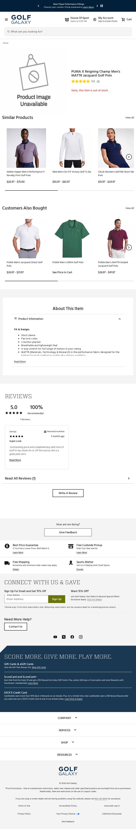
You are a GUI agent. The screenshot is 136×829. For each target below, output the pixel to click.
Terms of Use (24, 806)
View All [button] (129, 118)
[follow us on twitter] (64, 637)
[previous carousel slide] (38, 5)
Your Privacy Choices (65, 814)
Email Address (13, 595)
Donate (79, 569)
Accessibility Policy (68, 806)
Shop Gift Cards (39, 667)
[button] (129, 157)
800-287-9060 (101, 798)
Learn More (18, 552)
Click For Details (94, 599)
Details (16, 569)
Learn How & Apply (74, 699)
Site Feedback (68, 821)
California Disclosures (112, 814)
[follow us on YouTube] (55, 637)
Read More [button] (20, 361)
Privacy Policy (24, 814)
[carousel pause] (102, 5)
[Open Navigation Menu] (6, 19)
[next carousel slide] (97, 5)
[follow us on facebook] (72, 637)
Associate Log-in (112, 806)
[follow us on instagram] (81, 637)
